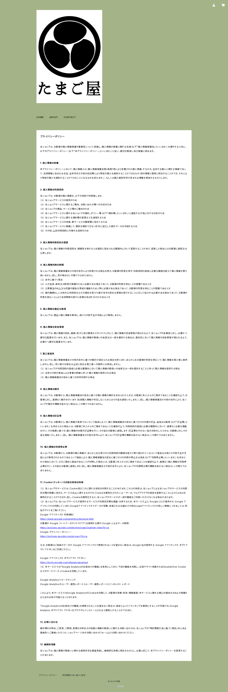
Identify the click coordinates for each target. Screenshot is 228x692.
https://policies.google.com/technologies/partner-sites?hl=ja (74, 527)
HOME (40, 117)
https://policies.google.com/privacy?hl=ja (63, 536)
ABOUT (53, 117)
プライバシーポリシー (48, 675)
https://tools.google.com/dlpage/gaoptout (64, 562)
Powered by (110, 686)
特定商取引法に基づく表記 (73, 675)
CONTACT (70, 117)
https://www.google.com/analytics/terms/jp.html (67, 519)
